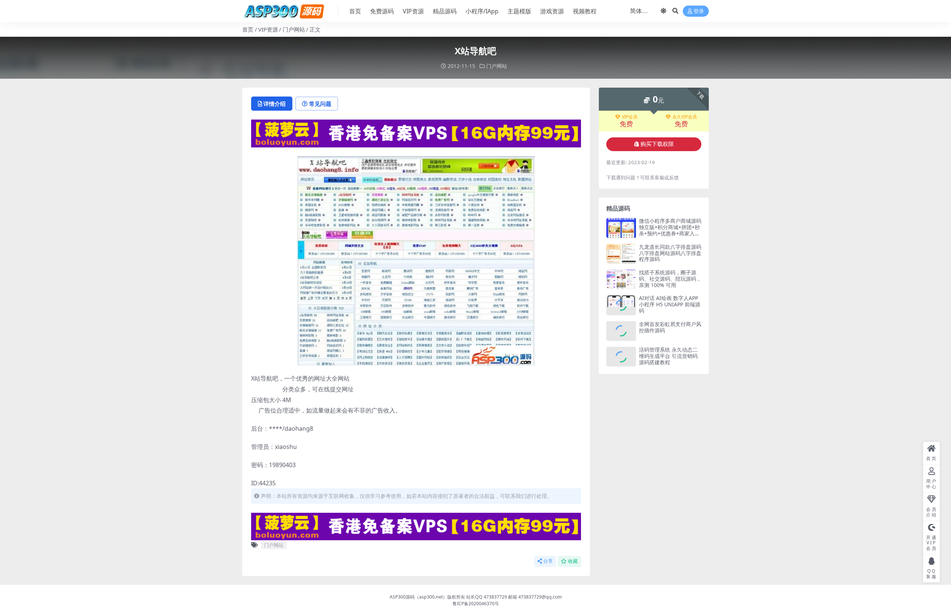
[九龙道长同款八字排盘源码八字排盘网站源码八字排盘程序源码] (621, 254)
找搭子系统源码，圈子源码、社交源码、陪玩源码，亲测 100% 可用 (670, 279)
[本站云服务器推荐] (416, 133)
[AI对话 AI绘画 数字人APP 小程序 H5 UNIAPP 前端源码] (621, 305)
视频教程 (585, 11)
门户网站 (294, 29)
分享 (548, 561)
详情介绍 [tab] (274, 103)
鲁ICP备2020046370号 (475, 603)
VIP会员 (629, 117)
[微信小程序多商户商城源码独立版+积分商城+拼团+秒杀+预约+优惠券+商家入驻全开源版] (621, 228)
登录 (699, 11)
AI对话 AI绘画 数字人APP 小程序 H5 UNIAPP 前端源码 (669, 304)
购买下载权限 (657, 144)
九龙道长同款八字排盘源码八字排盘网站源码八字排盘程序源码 (670, 253)
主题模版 (519, 11)
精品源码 (445, 11)
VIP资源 (413, 11)
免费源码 (382, 11)
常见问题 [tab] (320, 103)
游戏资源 (552, 11)
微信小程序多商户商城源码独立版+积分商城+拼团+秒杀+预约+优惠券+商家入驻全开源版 (670, 230)
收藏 (573, 561)
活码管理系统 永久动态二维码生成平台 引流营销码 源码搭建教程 (668, 356)
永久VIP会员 (684, 117)
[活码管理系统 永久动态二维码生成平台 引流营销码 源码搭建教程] (621, 356)
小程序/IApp (482, 11)
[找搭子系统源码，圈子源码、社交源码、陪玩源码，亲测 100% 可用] (621, 279)
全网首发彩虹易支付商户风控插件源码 (670, 327)
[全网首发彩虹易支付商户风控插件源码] (621, 331)
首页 (355, 11)
